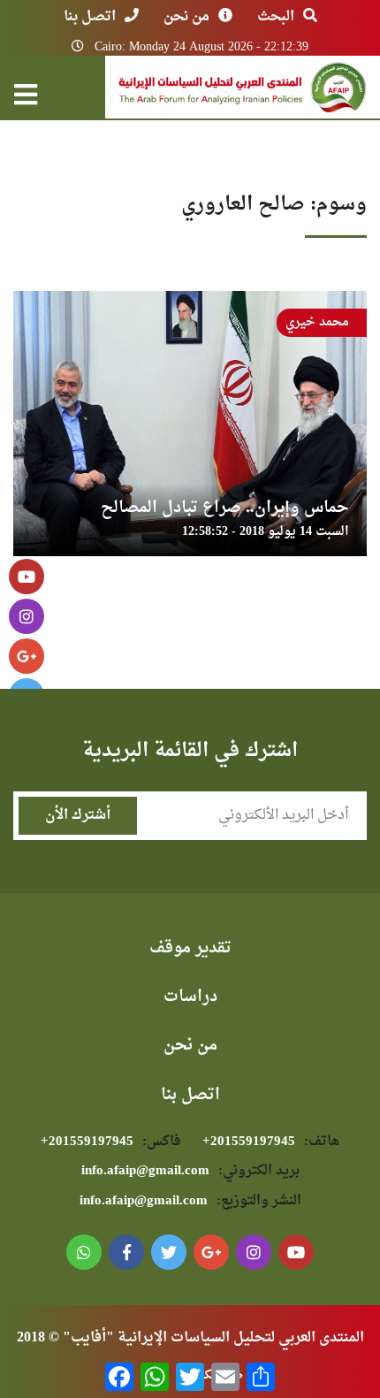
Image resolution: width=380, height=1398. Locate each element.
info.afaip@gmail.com (190, 1171)
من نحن (186, 17)
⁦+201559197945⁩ (270, 1142)
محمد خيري (317, 322)
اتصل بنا (90, 17)
